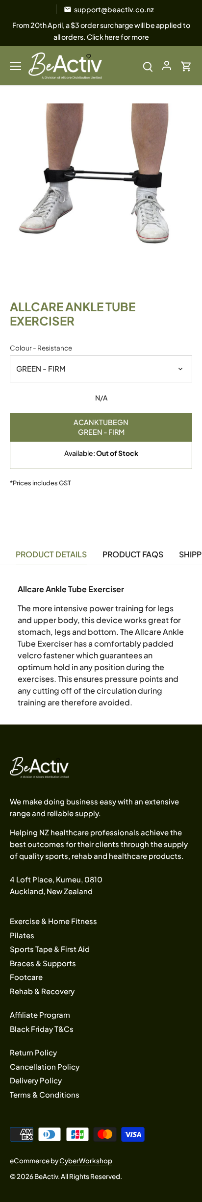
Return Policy (33, 1052)
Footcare (26, 976)
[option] (101, 194)
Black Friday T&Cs (42, 1028)
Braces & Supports (43, 963)
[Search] (148, 65)
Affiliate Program (40, 1014)
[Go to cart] (186, 65)
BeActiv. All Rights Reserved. (78, 1176)
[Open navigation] (15, 66)
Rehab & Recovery (42, 991)
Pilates (22, 935)
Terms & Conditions (44, 1094)
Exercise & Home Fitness (53, 921)
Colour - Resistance (41, 348)
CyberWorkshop (85, 1160)
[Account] (167, 65)
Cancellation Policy (44, 1066)
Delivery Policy (36, 1080)
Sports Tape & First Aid (50, 948)
